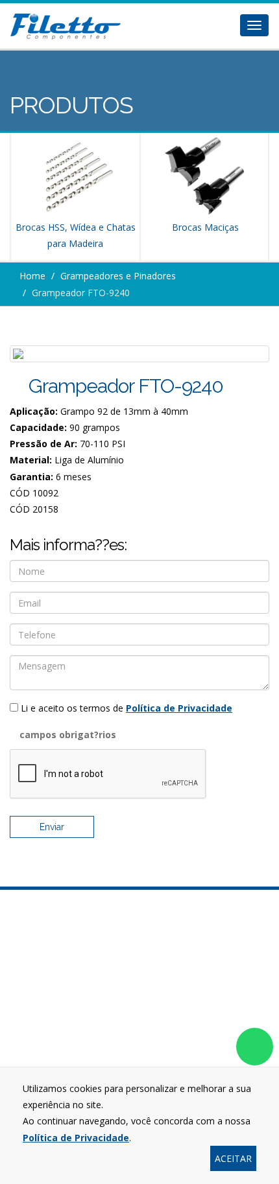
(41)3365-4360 (139, 1000)
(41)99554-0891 (139, 1064)
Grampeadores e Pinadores (118, 276)
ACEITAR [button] (233, 1158)
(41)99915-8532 (145, 1044)
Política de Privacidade (179, 708)
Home (32, 276)
